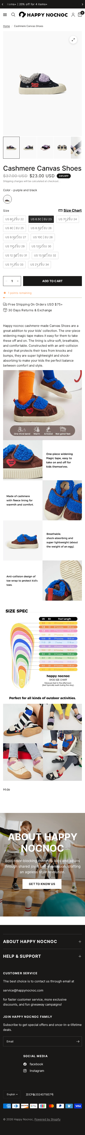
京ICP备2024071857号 (40, 1094)
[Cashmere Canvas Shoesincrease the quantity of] (18, 281)
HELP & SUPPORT (22, 956)
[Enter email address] (78, 1041)
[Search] (12, 15)
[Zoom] (73, 40)
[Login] (73, 14)
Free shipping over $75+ (42, 4)
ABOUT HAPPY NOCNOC (30, 941)
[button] (41, 884)
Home (6, 26)
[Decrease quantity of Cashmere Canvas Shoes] (6, 281)
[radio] (7, 199)
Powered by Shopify (47, 1119)
